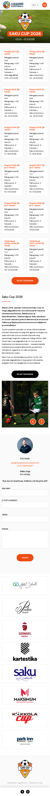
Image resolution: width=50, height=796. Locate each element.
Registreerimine (25, 280)
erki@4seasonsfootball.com (25, 462)
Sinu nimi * (6, 488)
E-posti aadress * (10, 500)
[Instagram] (28, 792)
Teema (5, 515)
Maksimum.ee (36, 782)
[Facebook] (22, 792)
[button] (35, 5)
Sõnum (5, 529)
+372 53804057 (25, 465)
